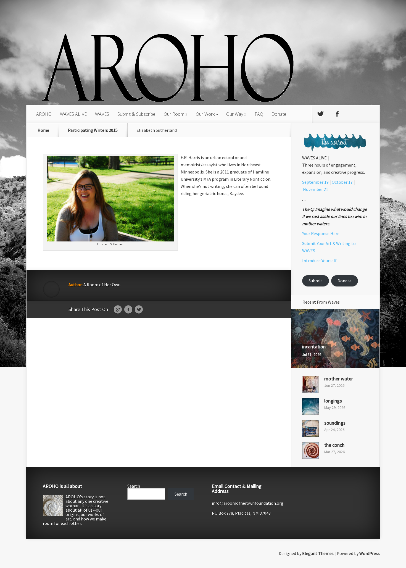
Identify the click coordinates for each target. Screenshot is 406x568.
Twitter (139, 309)
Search (133, 486)
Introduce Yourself (319, 260)
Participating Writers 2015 (93, 130)
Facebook (128, 309)
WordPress (369, 553)
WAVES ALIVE (73, 114)
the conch (334, 445)
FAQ (259, 114)
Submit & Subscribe (136, 114)
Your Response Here (320, 233)
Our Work (205, 114)
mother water (338, 378)
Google (118, 309)
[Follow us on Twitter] (320, 114)
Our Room (174, 114)
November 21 (315, 189)
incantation (314, 346)
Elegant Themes (318, 553)
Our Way (234, 114)
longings (333, 401)
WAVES (102, 114)
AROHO (44, 114)
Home (43, 130)
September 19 (315, 182)
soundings (335, 423)
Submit (315, 280)
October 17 (342, 182)
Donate (278, 114)
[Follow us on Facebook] (337, 114)
